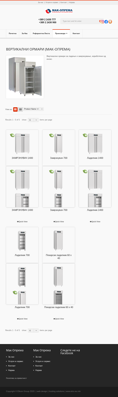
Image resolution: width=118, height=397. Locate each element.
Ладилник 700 (22, 255)
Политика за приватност (16, 378)
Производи (60, 33)
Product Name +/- (31, 109)
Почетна (12, 33)
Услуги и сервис (51, 2)
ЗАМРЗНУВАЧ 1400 (22, 158)
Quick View (23, 222)
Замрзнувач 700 (58, 158)
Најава (72, 2)
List (20, 109)
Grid (15, 109)
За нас (40, 2)
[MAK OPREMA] (59, 12)
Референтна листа (41, 33)
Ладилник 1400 (95, 158)
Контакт (63, 2)
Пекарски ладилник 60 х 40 (58, 307)
